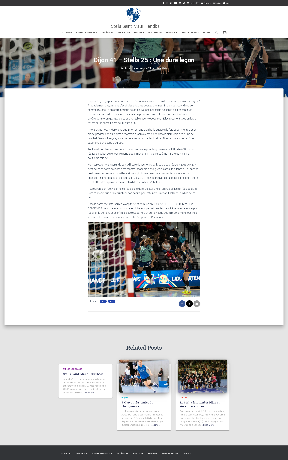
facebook (163, 3)
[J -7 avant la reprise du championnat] (144, 376)
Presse (206, 32)
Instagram (167, 3)
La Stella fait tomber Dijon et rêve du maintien (200, 404)
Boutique (171, 32)
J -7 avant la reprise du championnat (137, 404)
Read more (89, 392)
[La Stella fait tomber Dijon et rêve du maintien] (202, 376)
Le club (66, 32)
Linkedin (171, 3)
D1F (103, 301)
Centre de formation (87, 32)
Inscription (124, 32)
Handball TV (194, 3)
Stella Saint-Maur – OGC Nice (83, 374)
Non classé (76, 369)
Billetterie (207, 3)
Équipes (138, 32)
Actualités (66, 454)
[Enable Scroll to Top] (282, 454)
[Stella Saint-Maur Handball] (144, 17)
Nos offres (154, 32)
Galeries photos (190, 32)
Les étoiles (107, 32)
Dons (227, 3)
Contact (218, 3)
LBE (111, 301)
